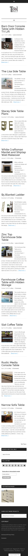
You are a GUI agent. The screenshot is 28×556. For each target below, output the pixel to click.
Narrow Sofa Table (13, 404)
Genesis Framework (9, 550)
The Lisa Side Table (13, 71)
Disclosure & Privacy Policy (7, 534)
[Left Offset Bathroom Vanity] (7, 496)
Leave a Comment (17, 34)
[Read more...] (4, 62)
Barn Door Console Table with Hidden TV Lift (13, 29)
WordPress (17, 550)
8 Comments (16, 368)
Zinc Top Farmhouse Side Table (11, 237)
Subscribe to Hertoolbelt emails (11, 471)
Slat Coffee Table (12, 324)
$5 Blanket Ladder (13, 194)
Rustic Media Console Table (10, 364)
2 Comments (18, 158)
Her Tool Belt (14, 9)
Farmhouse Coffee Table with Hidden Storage (12, 282)
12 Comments (18, 408)
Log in (22, 550)
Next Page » (24, 444)
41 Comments (18, 198)
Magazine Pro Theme (18, 548)
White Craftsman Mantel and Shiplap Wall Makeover (13, 152)
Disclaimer (3, 538)
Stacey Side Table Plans (12, 112)
